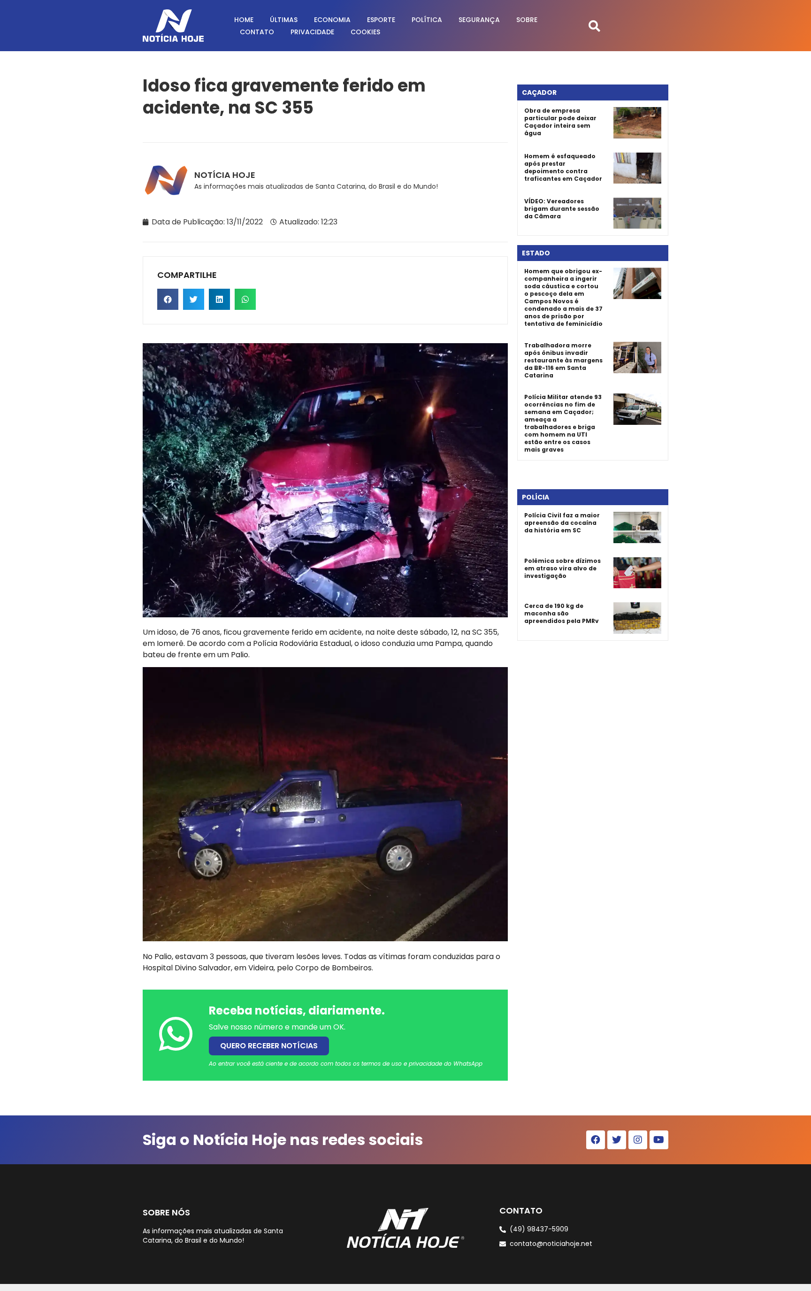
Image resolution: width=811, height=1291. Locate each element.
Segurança (479, 19)
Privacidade (312, 32)
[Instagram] (637, 1139)
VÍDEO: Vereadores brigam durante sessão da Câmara (561, 208)
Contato (257, 32)
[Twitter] (616, 1139)
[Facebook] (595, 1139)
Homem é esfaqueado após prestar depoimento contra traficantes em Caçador (563, 167)
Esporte (381, 19)
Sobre (526, 19)
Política (427, 19)
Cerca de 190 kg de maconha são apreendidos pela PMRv (561, 613)
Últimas (284, 19)
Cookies (365, 32)
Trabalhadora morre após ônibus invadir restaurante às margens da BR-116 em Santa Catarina (563, 360)
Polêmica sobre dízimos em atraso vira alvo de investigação (562, 568)
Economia (332, 19)
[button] (594, 25)
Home (243, 19)
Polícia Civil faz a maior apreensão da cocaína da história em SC (562, 522)
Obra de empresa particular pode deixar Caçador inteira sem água (560, 122)
